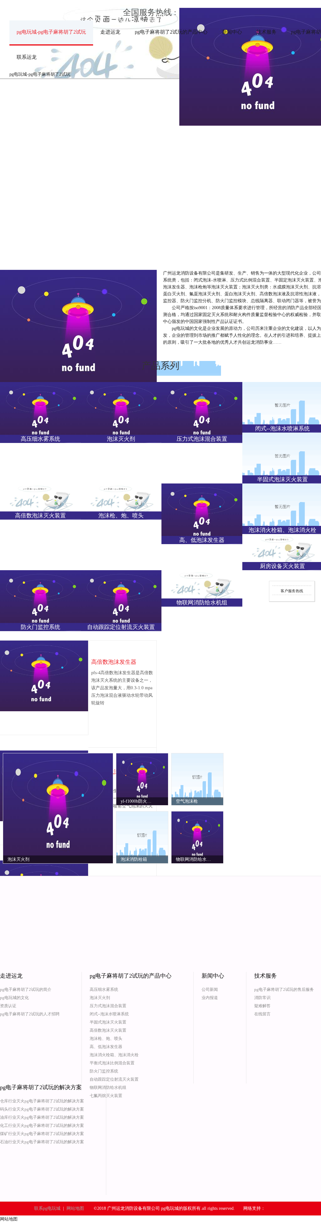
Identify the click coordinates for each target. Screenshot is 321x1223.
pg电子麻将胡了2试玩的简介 (25, 989)
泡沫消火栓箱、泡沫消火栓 (114, 1054)
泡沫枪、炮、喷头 (106, 1038)
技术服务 (266, 32)
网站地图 (75, 1208)
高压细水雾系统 (104, 989)
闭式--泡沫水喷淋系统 (109, 1014)
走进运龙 (110, 32)
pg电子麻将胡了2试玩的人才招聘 (30, 1014)
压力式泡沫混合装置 (108, 1005)
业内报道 (210, 997)
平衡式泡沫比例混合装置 (112, 1063)
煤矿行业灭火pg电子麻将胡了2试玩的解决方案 (42, 1133)
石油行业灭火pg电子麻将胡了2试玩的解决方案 (42, 1141)
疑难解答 (262, 1005)
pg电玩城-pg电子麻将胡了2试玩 (51, 32)
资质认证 (8, 1005)
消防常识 (262, 997)
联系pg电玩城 (47, 1208)
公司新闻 (210, 989)
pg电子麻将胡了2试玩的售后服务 (284, 989)
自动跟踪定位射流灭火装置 (114, 1079)
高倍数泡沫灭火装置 (108, 1030)
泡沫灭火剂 (100, 997)
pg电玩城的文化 (14, 997)
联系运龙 (27, 57)
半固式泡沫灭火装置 (108, 1022)
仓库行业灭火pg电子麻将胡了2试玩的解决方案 (42, 1101)
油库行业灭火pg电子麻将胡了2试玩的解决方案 (42, 1117)
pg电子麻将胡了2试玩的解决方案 (41, 1087)
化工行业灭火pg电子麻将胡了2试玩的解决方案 (42, 1125)
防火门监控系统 (104, 1071)
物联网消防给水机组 (108, 1087)
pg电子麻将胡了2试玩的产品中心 (171, 32)
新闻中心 (232, 32)
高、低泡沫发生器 (106, 1046)
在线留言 (262, 1014)
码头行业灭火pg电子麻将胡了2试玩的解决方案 (42, 1109)
